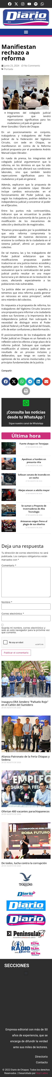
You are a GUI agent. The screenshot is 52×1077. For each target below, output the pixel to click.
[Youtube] (29, 3)
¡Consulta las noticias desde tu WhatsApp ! (26, 414)
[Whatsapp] (42, 3)
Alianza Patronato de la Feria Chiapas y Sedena (25, 758)
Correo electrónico (12, 613)
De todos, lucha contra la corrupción (24, 863)
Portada (8, 69)
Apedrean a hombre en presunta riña (34, 461)
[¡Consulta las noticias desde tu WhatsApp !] (26, 403)
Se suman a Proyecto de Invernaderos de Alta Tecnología (33, 508)
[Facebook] (9, 3)
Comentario (8, 565)
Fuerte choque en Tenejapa (33, 443)
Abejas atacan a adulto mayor (34, 490)
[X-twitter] (16, 3)
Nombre (6, 602)
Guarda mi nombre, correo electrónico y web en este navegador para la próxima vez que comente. (25, 630)
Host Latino (42, 1073)
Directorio (41, 1056)
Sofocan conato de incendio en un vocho (34, 476)
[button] (26, 32)
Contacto (42, 1062)
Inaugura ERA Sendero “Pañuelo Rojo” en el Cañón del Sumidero (24, 703)
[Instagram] (22, 3)
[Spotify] (35, 3)
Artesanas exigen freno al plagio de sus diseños (34, 523)
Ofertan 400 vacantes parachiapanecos (25, 811)
